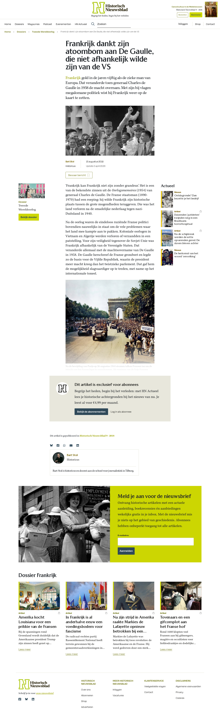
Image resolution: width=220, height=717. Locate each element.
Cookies (180, 697)
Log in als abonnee (121, 411)
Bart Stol (70, 161)
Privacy (179, 692)
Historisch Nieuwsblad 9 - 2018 (97, 436)
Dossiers (21, 31)
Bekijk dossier (29, 217)
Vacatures (118, 695)
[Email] (71, 445)
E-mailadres (123, 535)
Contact (210, 24)
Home (8, 31)
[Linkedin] (77, 445)
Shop (198, 24)
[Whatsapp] (64, 445)
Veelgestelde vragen (155, 686)
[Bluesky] (51, 445)
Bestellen (182, 15)
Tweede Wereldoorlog (43, 31)
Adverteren (87, 706)
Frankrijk (73, 78)
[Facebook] (58, 445)
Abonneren (196, 15)
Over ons (86, 689)
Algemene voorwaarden (188, 686)
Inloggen (117, 689)
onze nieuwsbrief (45, 693)
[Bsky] (26, 699)
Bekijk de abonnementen (91, 411)
